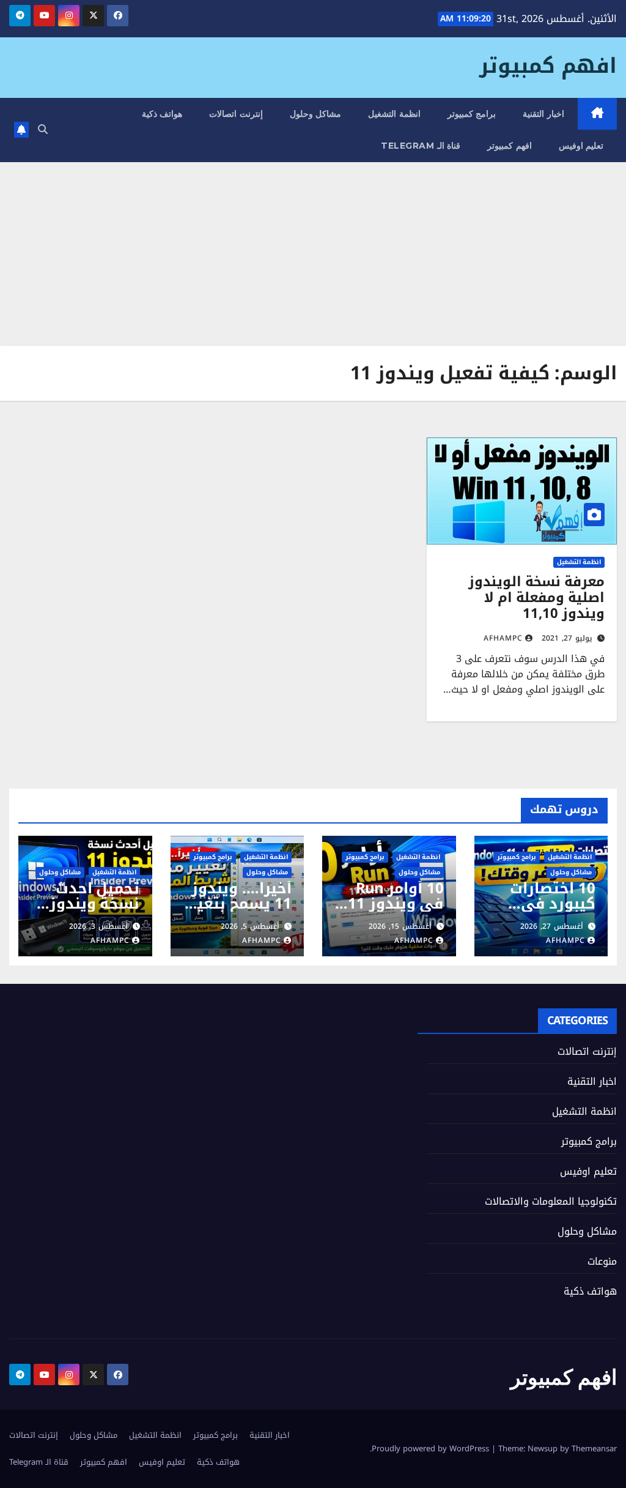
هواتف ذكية (162, 113)
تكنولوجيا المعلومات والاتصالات (551, 1201)
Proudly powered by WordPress (432, 1448)
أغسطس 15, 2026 (400, 926)
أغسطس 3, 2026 (98, 926)
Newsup (543, 1448)
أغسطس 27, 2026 (551, 926)
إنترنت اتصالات (236, 113)
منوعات (602, 1261)
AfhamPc (503, 638)
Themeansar (594, 1448)
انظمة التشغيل (394, 113)
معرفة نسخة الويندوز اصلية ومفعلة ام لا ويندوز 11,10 (536, 598)
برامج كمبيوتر (471, 113)
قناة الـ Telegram (420, 145)
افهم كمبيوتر (548, 66)
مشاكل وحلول (316, 113)
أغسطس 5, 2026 (250, 926)
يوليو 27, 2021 (567, 638)
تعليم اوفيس (581, 145)
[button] (43, 129)
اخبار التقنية (543, 113)
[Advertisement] (313, 254)
